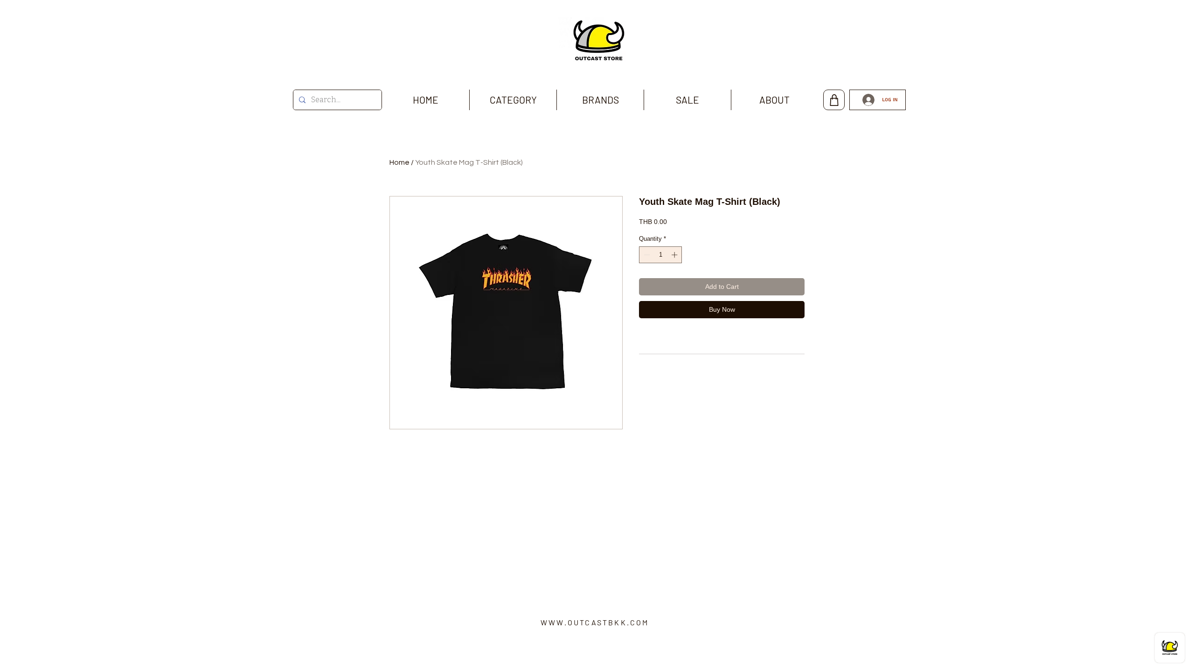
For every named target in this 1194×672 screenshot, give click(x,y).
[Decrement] (646, 255)
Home (399, 162)
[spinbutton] (661, 255)
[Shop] (834, 100)
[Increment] (675, 255)
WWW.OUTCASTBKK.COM (595, 622)
